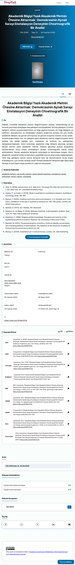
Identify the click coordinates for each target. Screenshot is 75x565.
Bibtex (70, 331)
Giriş (67, 3)
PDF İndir (26, 47)
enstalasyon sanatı (58, 174)
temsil (13, 177)
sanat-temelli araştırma (41, 174)
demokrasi (6, 177)
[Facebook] (6, 524)
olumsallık (27, 177)
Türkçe (59, 2)
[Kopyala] (68, 344)
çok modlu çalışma (24, 174)
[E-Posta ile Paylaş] (69, 524)
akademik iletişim (9, 174)
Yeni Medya (37, 82)
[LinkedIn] (53, 524)
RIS (61, 331)
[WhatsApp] (21, 524)
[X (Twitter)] (37, 524)
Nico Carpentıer (37, 37)
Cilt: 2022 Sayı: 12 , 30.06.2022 (17, 466)
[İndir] (69, 507)
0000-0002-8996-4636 (12, 283)
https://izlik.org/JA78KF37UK (15, 321)
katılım (19, 177)
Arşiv (4, 457)
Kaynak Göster (44, 47)
